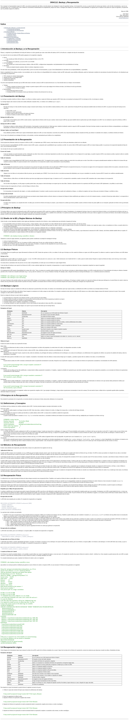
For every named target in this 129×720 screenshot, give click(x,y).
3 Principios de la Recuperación (11, 37)
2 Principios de (9, 31)
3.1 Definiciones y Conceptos (14, 38)
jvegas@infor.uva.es (123, 18)
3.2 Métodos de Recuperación (14, 40)
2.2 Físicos (11, 34)
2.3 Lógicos (11, 35)
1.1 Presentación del (13, 29)
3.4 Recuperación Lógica (12, 42)
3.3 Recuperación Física (12, 41)
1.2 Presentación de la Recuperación (15, 30)
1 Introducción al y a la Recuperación (14, 27)
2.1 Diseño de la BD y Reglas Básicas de (18, 33)
